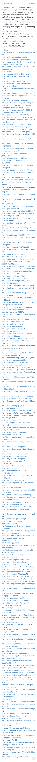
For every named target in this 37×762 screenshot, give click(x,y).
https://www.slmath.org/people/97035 (16, 653)
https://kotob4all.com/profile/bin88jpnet (17, 714)
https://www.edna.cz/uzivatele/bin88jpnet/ (18, 211)
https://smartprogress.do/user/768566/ (16, 365)
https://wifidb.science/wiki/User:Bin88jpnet (18, 81)
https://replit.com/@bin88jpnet (13, 278)
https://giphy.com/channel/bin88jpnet (16, 60)
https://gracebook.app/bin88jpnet (14, 362)
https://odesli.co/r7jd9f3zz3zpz (13, 519)
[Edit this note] (35, 3)
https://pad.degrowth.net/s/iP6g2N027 (16, 677)
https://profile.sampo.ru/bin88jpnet (15, 319)
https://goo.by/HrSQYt (10, 209)
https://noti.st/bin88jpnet (11, 740)
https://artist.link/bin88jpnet (12, 324)
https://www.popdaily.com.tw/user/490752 (18, 370)
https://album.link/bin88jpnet (12, 322)
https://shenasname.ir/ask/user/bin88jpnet (17, 495)
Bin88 (3, 7)
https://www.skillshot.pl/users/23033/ (16, 281)
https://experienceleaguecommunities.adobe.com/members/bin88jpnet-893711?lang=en (18, 189)
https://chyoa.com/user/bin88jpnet (15, 454)
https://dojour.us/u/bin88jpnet (13, 447)
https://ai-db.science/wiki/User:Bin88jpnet (17, 103)
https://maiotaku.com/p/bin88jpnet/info (16, 271)
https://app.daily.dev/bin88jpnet (13, 276)
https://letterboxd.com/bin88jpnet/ (15, 235)
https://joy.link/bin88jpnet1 (11, 283)
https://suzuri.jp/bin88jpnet (12, 504)
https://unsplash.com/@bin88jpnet (14, 100)
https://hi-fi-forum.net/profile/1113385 (16, 411)
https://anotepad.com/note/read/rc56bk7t (17, 396)
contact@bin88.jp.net (15, 41)
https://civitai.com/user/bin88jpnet (14, 502)
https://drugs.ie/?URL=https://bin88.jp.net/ (18, 413)
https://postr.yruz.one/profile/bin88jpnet (17, 576)
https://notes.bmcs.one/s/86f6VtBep (15, 601)
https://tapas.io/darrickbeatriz (13, 254)
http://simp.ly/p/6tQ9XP (10, 543)
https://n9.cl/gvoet (8, 425)
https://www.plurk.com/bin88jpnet (14, 456)
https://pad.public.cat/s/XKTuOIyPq (15, 115)
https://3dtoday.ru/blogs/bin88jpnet (15, 177)
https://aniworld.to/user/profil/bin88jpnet (17, 338)
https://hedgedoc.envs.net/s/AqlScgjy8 (16, 579)
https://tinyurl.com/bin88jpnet (13, 459)
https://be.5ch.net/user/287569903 (15, 247)
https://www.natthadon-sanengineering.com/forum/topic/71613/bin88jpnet (18, 624)
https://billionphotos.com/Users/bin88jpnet (18, 569)
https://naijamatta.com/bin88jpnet (14, 598)
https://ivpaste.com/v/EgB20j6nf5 (14, 574)
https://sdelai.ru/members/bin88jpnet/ (16, 572)
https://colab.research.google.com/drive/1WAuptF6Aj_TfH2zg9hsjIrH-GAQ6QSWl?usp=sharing (17, 182)
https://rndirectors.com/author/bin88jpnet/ (18, 93)
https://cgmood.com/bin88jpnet (13, 562)
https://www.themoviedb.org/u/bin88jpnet (17, 286)
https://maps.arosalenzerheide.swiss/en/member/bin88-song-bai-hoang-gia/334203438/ (18, 348)
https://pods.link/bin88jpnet (12, 326)
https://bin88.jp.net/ (16, 31)
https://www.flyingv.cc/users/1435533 (16, 560)
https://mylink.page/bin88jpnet (13, 331)
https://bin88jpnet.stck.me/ (12, 274)
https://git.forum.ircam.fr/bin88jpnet (15, 158)
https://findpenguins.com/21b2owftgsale (17, 117)
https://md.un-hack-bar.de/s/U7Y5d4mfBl (17, 581)
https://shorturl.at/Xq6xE (11, 487)
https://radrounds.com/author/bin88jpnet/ (17, 259)
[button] (34, 758)
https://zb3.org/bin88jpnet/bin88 (14, 57)
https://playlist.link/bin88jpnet (13, 329)
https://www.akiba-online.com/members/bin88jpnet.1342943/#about (18, 88)
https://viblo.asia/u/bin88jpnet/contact (16, 507)
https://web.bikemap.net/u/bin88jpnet (16, 399)
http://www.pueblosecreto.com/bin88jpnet (18, 567)
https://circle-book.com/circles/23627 (16, 564)
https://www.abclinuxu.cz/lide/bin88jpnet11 (18, 675)
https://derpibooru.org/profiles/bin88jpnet (17, 358)
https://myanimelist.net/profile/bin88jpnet (17, 536)
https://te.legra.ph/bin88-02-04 (13, 257)
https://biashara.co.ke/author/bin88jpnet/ (17, 170)
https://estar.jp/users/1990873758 (14, 480)
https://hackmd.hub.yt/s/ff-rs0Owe (15, 757)
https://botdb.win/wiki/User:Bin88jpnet (16, 84)
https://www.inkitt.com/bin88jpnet (14, 360)
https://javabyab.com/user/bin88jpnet (16, 228)
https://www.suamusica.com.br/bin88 (15, 367)
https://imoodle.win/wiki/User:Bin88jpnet (17, 307)
